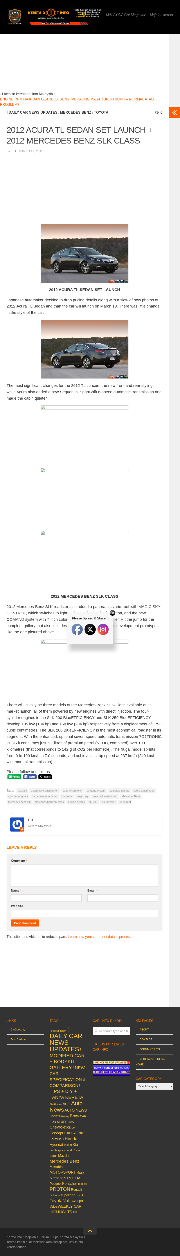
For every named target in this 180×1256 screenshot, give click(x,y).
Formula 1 (57, 1139)
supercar (67, 1195)
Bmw (74, 1116)
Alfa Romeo (56, 1104)
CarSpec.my (18, 1029)
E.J (13, 151)
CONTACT (146, 1039)
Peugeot (55, 1183)
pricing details (76, 802)
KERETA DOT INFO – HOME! (150, 1062)
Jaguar (68, 1145)
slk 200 (93, 802)
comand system (96, 790)
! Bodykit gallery (58, 1030)
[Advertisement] (92, 64)
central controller (73, 790)
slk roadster (108, 802)
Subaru (55, 1195)
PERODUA (71, 1178)
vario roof (125, 802)
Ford (80, 1133)
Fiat (73, 1133)
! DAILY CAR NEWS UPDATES (32, 112)
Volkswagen (73, 1201)
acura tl (22, 790)
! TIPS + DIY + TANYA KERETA (66, 1091)
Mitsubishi (57, 1167)
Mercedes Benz (75, 112)
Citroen (71, 1127)
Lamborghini (57, 1150)
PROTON (60, 1189)
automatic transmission (44, 790)
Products (81, 1183)
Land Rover (73, 1150)
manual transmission (105, 796)
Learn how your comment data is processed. (102, 937)
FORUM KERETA (150, 1049)
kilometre (66, 796)
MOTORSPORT (63, 1172)
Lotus (54, 1156)
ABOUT (144, 1029)
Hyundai (56, 1145)
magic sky (82, 796)
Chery (71, 1122)
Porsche (69, 1183)
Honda (71, 1138)
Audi (66, 1104)
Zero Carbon (18, 1039)
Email (92, 890)
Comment (19, 860)
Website (17, 906)
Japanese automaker (44, 796)
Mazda (63, 1156)
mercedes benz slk (19, 802)
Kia (75, 1145)
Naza (80, 1172)
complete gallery (119, 790)
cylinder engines (18, 796)
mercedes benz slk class (49, 802)
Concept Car (60, 1133)
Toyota (101, 112)
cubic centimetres (143, 790)
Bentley (65, 1116)
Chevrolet (58, 1127)
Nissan (56, 1178)
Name (16, 890)
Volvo (53, 1206)
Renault (76, 1189)
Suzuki (80, 1195)
